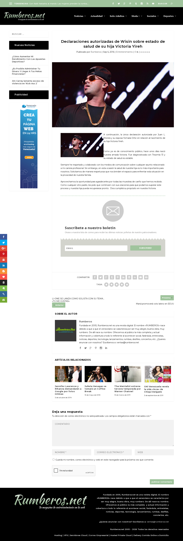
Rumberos (96, 52)
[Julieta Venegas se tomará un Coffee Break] (98, 374)
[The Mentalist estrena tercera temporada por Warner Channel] (127, 374)
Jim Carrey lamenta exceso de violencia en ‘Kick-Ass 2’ (28, 82)
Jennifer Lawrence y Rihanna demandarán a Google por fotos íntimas (68, 390)
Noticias (78, 16)
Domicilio (164, 535)
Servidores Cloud (78, 535)
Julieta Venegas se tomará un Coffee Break (95, 389)
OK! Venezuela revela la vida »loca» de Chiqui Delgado (156, 389)
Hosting (58, 535)
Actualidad (96, 16)
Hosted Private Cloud (121, 535)
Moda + (136, 16)
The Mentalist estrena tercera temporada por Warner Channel (127, 389)
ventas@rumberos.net (158, 522)
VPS (66, 535)
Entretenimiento (124, 52)
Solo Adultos (117, 16)
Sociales (151, 16)
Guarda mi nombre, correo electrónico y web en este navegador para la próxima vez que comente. (104, 459)
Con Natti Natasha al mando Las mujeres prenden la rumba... (59, 3)
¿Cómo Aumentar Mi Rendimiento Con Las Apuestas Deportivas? (28, 59)
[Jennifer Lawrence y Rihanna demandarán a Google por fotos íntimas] (68, 374)
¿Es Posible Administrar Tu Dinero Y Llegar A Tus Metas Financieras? (27, 71)
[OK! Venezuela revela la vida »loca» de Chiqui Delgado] (157, 374)
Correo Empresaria (98, 535)
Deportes (168, 16)
